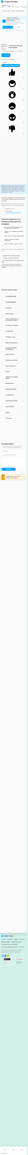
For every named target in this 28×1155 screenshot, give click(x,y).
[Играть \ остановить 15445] (24, 360)
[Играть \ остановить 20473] (24, 331)
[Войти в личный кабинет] (13, 5)
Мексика (22, 199)
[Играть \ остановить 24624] (24, 412)
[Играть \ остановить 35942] (24, 418)
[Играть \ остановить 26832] (24, 308)
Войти (19, 27)
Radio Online (8, 936)
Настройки (22, 939)
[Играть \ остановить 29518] (24, 348)
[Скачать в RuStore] (20, 962)
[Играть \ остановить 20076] (24, 354)
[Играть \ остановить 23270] (24, 319)
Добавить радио (5, 941)
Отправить (8, 469)
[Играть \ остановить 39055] (24, 371)
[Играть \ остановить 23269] (24, 302)
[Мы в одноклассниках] (8, 956)
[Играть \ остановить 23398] (24, 325)
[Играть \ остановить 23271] (24, 366)
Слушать (6, 55)
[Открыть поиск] (24, 1)
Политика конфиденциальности (9, 946)
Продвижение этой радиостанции (11, 255)
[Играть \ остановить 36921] (24, 389)
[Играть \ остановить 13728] (24, 342)
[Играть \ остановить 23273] (24, 337)
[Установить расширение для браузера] (7, 962)
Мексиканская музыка (21, 10)
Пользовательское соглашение (9, 944)
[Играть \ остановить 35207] (24, 395)
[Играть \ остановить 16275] (24, 406)
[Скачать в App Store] (7, 959)
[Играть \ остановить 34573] (24, 313)
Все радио (4, 200)
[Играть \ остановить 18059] (24, 400)
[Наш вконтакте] (5, 956)
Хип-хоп (17, 6)
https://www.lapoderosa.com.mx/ (14, 212)
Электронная (24, 6)
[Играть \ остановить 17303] (24, 383)
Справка (16, 939)
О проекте (9, 939)
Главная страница (7, 10)
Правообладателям (16, 941)
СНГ (3, 199)
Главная (3, 939)
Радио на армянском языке (12, 199)
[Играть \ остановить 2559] (24, 296)
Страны (2, 6)
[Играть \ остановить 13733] (24, 377)
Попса (8, 6)
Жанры (13, 10)
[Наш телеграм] (2, 956)
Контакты (21, 946)
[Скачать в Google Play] (20, 959)
